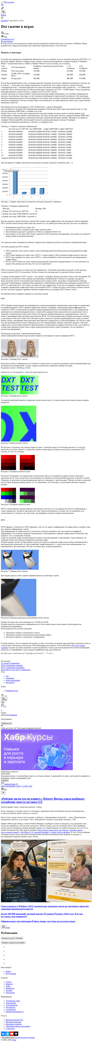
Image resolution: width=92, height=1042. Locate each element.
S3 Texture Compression (10, 663)
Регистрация (11, 974)
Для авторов (11, 1003)
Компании (10, 988)
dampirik (4, 21)
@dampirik (13, 715)
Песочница (10, 993)
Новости (9, 984)
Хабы (8, 986)
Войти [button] (3, 15)
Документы (10, 1007)
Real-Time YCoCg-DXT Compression (15, 670)
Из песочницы (7, 41)
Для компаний (11, 1005)
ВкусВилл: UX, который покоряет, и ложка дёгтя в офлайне (45, 832)
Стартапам (10, 1028)
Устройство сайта (13, 1001)
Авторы (9, 990)
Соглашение (11, 1009)
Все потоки (9, 2)
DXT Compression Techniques (13, 668)
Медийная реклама (13, 1022)
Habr (14, 1040)
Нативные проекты (14, 1024)
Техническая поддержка (25, 1037)
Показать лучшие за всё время (13, 943)
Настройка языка (8, 1038)
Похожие (19, 938)
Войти (8, 971)
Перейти (5, 780)
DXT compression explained (12, 665)
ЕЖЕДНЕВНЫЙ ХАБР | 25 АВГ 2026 (16, 786)
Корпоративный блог (14, 1020)
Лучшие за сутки (8, 938)
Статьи (9, 982)
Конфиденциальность (14, 1012)
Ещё (8, 928)
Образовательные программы (18, 1026)
